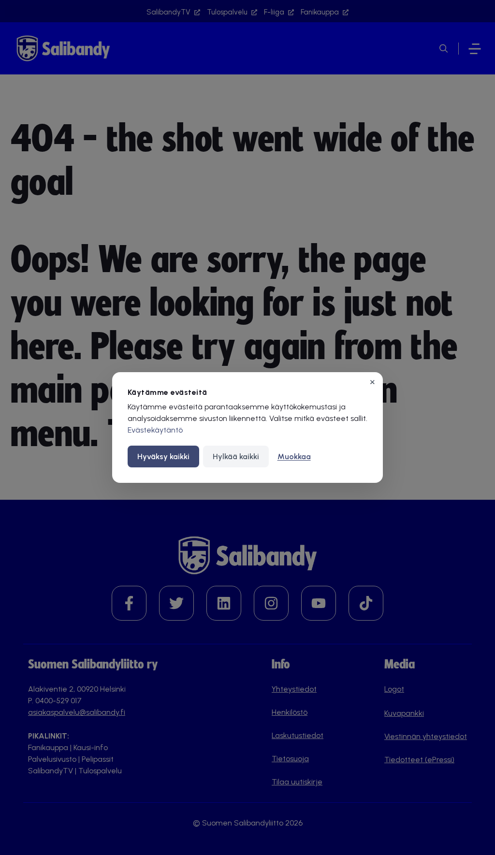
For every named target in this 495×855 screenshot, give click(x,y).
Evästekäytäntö (155, 430)
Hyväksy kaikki (163, 456)
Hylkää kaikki (236, 456)
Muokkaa (294, 456)
